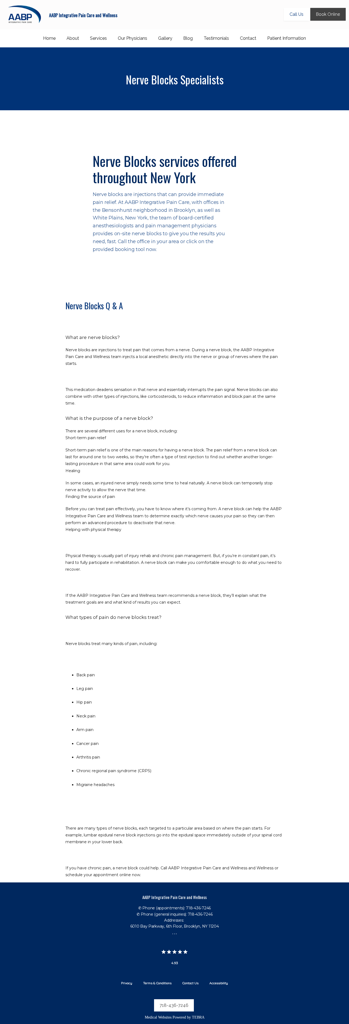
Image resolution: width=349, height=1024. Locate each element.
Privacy (126, 983)
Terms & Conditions (157, 983)
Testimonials (216, 38)
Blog (188, 38)
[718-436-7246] (174, 1013)
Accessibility (218, 983)
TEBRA (198, 1017)
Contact (248, 38)
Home (49, 38)
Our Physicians (132, 38)
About (73, 38)
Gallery (165, 38)
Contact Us (190, 983)
